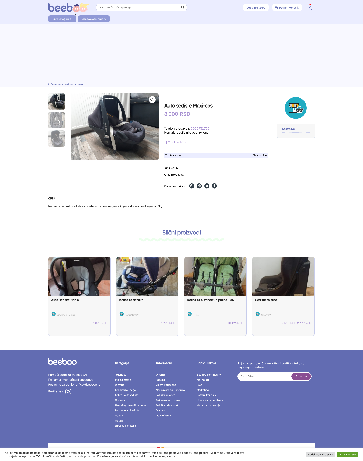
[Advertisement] (181, 54)
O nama (160, 374)
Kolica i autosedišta (126, 395)
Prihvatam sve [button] (347, 454)
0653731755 (200, 128)
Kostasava (288, 129)
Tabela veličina (177, 142)
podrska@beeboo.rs (73, 375)
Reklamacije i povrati (168, 400)
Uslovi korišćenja (166, 385)
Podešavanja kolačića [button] (320, 454)
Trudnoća (120, 374)
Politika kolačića (165, 395)
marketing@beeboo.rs (77, 379)
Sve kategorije (62, 19)
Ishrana (119, 385)
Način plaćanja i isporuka (170, 390)
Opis (51, 198)
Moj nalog (203, 379)
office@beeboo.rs (87, 384)
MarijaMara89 (132, 314)
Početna (52, 84)
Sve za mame (123, 379)
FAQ (199, 385)
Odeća (119, 415)
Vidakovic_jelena (66, 314)
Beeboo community (94, 19)
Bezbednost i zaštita (127, 410)
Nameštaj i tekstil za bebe (130, 405)
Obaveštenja (163, 415)
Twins (195, 314)
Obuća (119, 420)
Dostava (160, 410)
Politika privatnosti (167, 405)
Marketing (203, 390)
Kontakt (160, 379)
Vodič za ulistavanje (208, 405)
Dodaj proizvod (255, 7)
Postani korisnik (289, 7)
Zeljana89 (266, 314)
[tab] (51, 200)
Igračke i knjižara (125, 425)
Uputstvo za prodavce (210, 400)
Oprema (120, 400)
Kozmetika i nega (125, 390)
